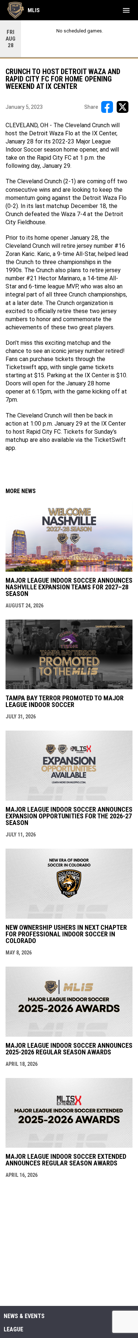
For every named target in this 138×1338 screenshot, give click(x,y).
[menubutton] (126, 10)
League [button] (13, 1329)
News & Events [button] (24, 1316)
